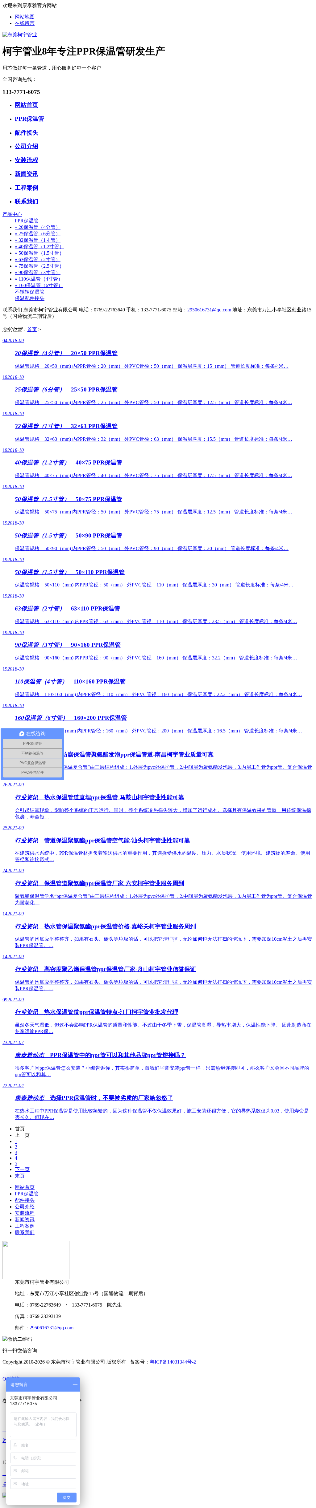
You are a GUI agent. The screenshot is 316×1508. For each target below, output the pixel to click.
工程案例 (26, 187)
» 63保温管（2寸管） (37, 259)
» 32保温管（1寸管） (37, 240)
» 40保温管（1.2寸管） (39, 246)
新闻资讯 (26, 174)
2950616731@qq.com (209, 309)
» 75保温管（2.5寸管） (39, 266)
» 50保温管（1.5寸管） (39, 253)
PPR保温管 (29, 119)
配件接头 (26, 132)
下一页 (22, 1169)
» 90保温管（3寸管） (37, 272)
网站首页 (26, 105)
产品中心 (12, 214)
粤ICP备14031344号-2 (173, 1361)
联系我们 (26, 201)
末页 (20, 1175)
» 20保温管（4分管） (37, 227)
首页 (32, 329)
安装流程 (26, 160)
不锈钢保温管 (29, 291)
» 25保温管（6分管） (37, 233)
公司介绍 (26, 146)
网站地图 (25, 16)
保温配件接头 (29, 298)
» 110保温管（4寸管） (39, 279)
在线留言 (25, 23)
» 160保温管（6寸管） (39, 285)
